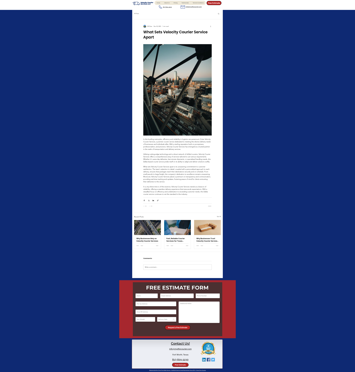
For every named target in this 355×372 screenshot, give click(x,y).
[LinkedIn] (204, 361)
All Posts (136, 13)
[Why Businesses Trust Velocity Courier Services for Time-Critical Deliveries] (207, 227)
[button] (166, 3)
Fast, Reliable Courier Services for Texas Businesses (175, 239)
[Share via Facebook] (144, 200)
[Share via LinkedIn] (153, 200)
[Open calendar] (173, 321)
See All (219, 216)
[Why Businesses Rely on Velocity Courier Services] (147, 227)
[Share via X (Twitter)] (149, 200)
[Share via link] (158, 200)
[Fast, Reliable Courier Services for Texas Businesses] (177, 227)
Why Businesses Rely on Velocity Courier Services (147, 239)
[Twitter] (213, 361)
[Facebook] (208, 361)
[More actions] (210, 26)
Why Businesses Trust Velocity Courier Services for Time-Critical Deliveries (207, 239)
